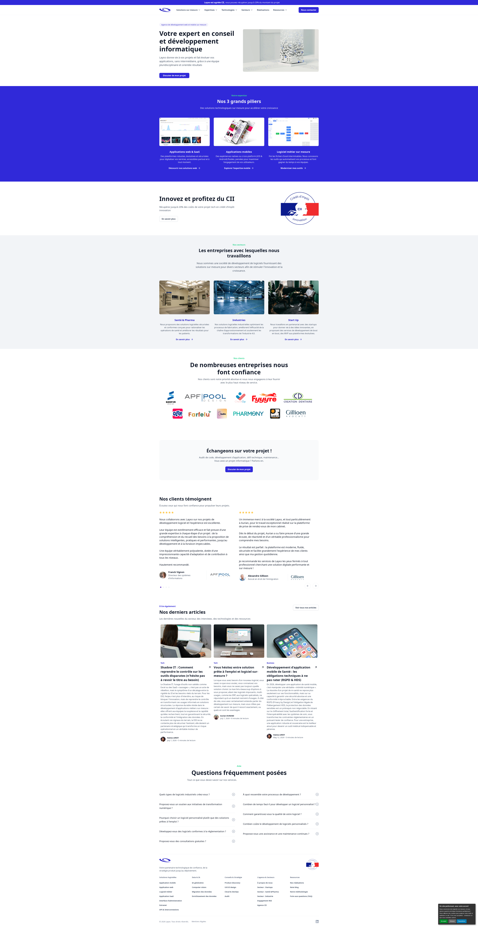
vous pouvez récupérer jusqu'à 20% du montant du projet (252, 2)
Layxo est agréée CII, (214, 2)
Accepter (443, 921)
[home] (165, 10)
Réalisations (263, 10)
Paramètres (461, 921)
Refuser (452, 921)
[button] (188, 10)
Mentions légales (199, 921)
